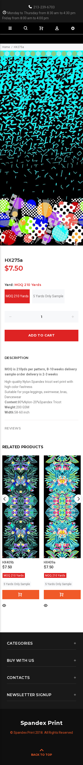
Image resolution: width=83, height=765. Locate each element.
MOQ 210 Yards (17, 296)
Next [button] (78, 498)
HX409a (49, 562)
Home (6, 47)
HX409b (8, 562)
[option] (41, 148)
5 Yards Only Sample (48, 296)
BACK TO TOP (41, 754)
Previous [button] (4, 498)
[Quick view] (4, 605)
